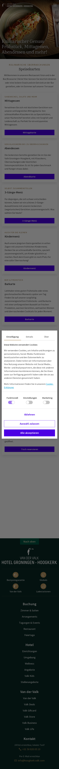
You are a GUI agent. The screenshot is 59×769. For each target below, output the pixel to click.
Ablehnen (29, 414)
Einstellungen (30, 397)
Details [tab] (29, 336)
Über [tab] (46, 336)
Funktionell (12, 397)
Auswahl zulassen (29, 423)
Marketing (47, 397)
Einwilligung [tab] (12, 336)
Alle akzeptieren (29, 432)
